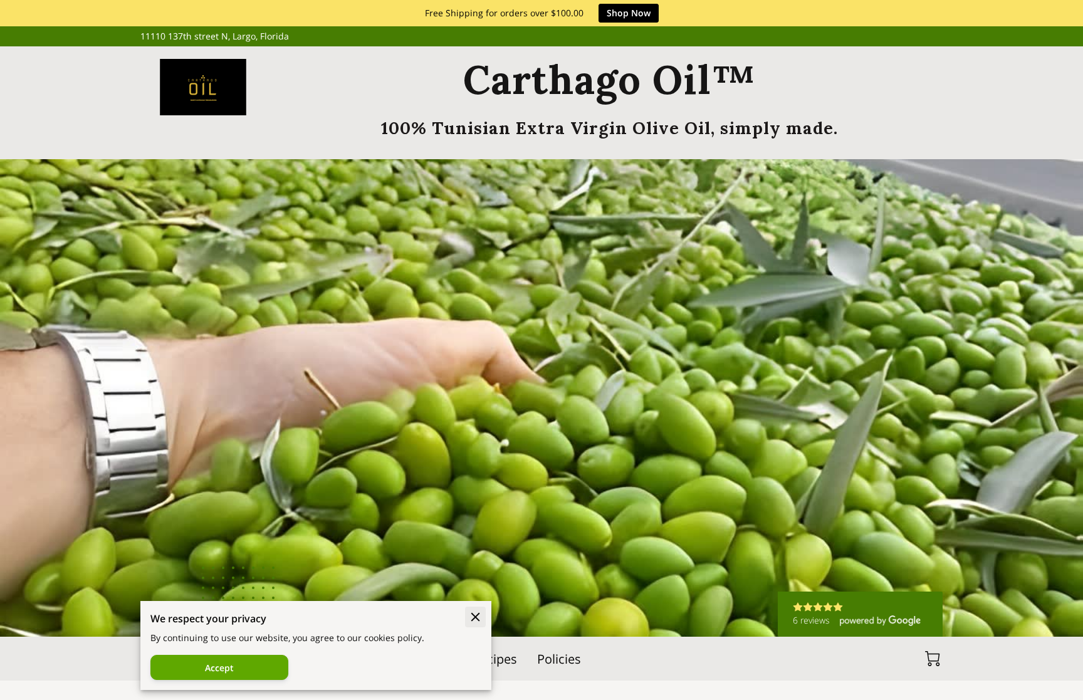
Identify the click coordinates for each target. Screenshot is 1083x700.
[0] (932, 658)
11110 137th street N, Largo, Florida (214, 36)
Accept (219, 668)
